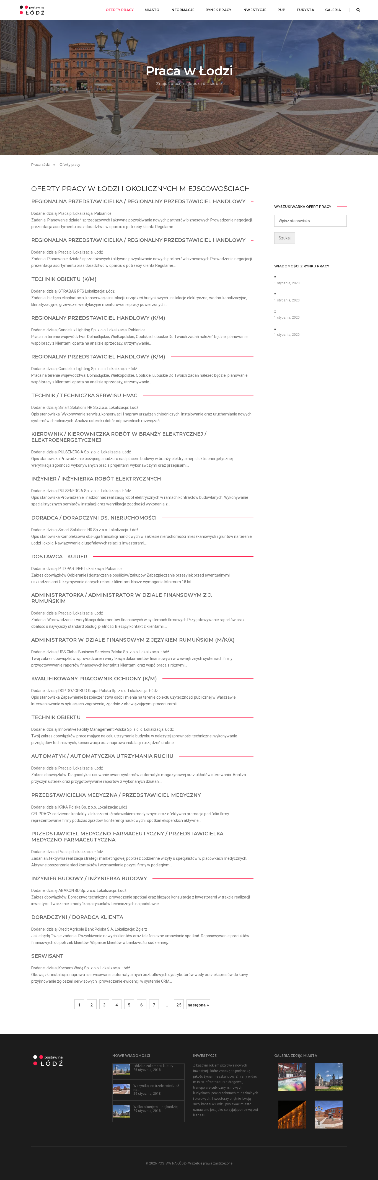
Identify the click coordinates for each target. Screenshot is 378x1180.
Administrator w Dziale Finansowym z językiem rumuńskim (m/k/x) (133, 640)
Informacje (182, 10)
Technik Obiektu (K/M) (64, 279)
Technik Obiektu (56, 717)
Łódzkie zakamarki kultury (153, 1066)
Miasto (152, 10)
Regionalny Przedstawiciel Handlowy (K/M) (98, 318)
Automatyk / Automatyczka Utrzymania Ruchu (102, 756)
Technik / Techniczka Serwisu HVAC (84, 396)
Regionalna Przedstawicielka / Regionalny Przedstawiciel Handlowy (138, 201)
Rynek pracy (218, 10)
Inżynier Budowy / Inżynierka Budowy (89, 879)
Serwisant (48, 956)
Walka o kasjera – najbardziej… (157, 1107)
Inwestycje (254, 10)
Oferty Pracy (120, 10)
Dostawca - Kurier (59, 557)
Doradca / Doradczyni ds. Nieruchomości (94, 518)
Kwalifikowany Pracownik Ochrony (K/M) (94, 679)
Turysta (305, 10)
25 (179, 1005)
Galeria (333, 10)
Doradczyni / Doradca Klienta (77, 917)
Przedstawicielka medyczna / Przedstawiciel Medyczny (116, 795)
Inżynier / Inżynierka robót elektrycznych (96, 479)
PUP (282, 10)
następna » (198, 1005)
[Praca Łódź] (32, 9)
